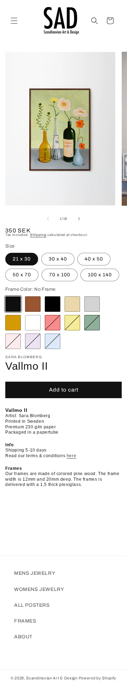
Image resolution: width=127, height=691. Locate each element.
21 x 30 (22, 259)
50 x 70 (22, 274)
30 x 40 (58, 259)
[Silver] (92, 304)
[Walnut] (33, 304)
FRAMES (25, 621)
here (71, 455)
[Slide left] (48, 218)
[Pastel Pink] (13, 341)
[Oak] (72, 304)
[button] (14, 20)
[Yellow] (72, 322)
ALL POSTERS (32, 605)
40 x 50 (94, 259)
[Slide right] (79, 218)
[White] (33, 322)
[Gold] (13, 322)
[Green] (92, 322)
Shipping (38, 235)
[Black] (52, 304)
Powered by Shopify (98, 678)
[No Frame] (13, 304)
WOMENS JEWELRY (39, 589)
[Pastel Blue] (52, 341)
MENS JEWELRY (34, 573)
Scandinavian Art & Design (52, 678)
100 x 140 (100, 274)
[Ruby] (52, 322)
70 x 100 (59, 274)
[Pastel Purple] (33, 341)
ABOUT (23, 636)
